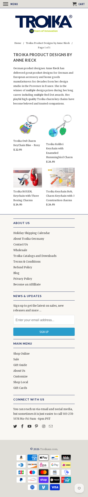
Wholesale (20, 250)
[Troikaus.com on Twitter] (15, 426)
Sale (16, 359)
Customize (20, 376)
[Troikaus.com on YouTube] (30, 426)
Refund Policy (22, 267)
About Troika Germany (28, 239)
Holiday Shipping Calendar (31, 233)
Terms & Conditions (27, 261)
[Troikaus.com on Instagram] (44, 426)
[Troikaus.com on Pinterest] (37, 426)
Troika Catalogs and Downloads (34, 256)
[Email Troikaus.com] (51, 426)
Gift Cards (20, 388)
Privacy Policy (22, 279)
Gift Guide (20, 365)
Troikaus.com (48, 449)
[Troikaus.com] (44, 24)
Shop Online (21, 353)
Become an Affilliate (27, 284)
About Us (19, 371)
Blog (16, 273)
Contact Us (20, 244)
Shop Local (20, 382)
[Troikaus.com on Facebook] (22, 426)
